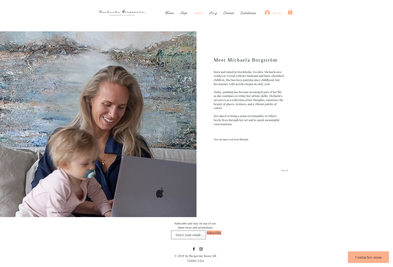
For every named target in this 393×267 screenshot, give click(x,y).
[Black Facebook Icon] (194, 249)
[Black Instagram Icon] (201, 249)
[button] (290, 11)
